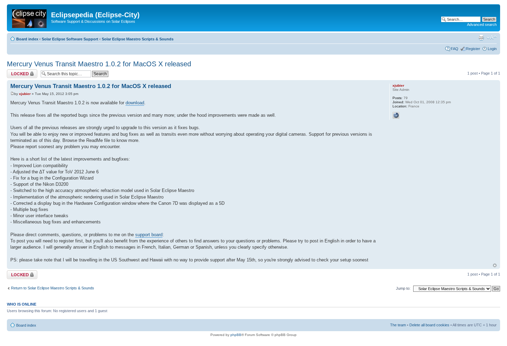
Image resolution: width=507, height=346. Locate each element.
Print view (481, 38)
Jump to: (403, 288)
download (135, 102)
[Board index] (30, 17)
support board (148, 234)
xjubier (25, 94)
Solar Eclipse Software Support (70, 39)
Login (492, 49)
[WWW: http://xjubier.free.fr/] (395, 115)
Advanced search (482, 24)
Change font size (492, 38)
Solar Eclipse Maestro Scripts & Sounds (137, 39)
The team (398, 325)
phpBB (235, 335)
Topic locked (17, 71)
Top (495, 265)
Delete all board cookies (429, 325)
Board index (27, 39)
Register (473, 49)
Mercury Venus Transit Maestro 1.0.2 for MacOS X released (99, 64)
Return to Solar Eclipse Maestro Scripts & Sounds (52, 288)
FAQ (454, 49)
